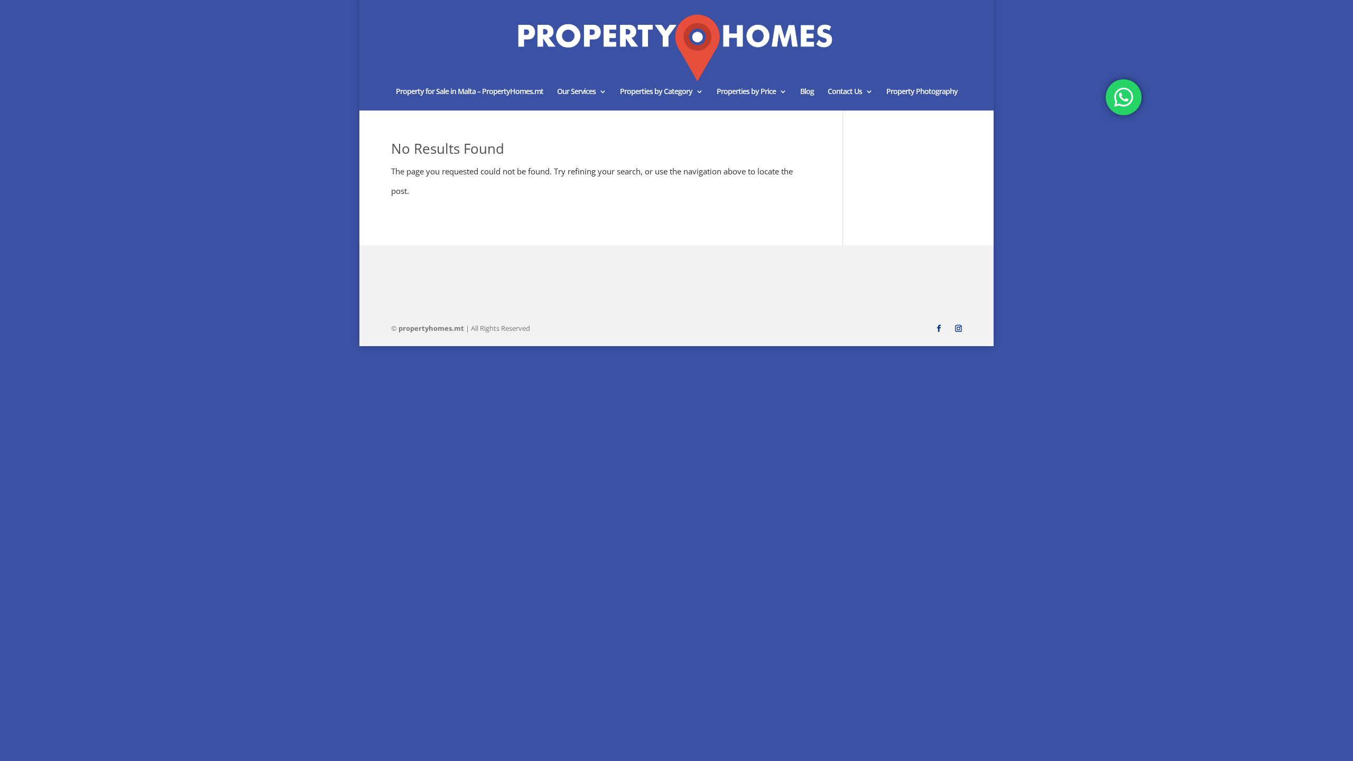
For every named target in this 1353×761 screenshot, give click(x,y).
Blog (807, 92)
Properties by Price (746, 92)
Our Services (576, 92)
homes (431, 328)
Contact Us (845, 92)
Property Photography (922, 92)
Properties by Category (656, 92)
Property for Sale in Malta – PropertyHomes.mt (469, 92)
